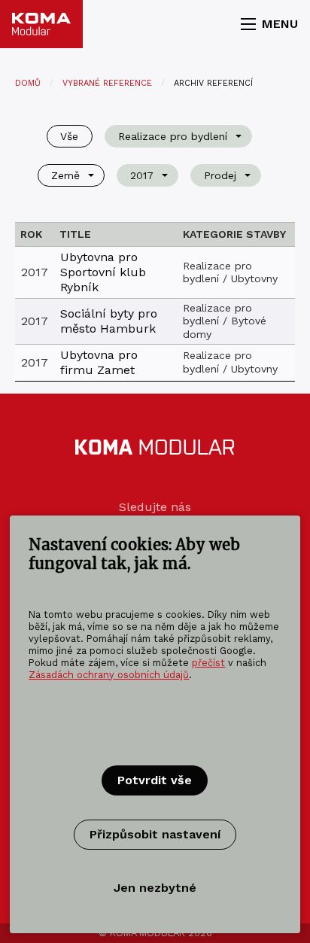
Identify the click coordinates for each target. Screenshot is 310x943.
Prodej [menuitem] (220, 175)
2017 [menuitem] (141, 175)
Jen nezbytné (155, 888)
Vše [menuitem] (69, 136)
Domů (28, 83)
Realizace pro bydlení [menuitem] (172, 136)
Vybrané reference (107, 83)
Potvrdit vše (154, 780)
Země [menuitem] (65, 175)
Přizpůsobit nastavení (155, 834)
